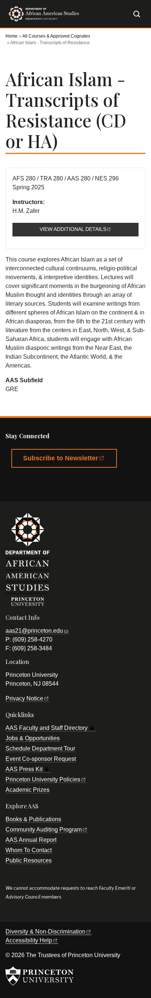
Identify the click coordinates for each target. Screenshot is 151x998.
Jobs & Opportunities (32, 738)
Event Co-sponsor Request (40, 759)
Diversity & (45, 931)
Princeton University (42, 779)
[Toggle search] (137, 14)
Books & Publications (33, 819)
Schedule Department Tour (40, 748)
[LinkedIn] (94, 484)
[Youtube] (55, 484)
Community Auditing (43, 829)
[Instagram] (74, 484)
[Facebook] (15, 484)
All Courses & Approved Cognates (56, 36)
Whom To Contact (28, 850)
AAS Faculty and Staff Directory (46, 728)
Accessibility (28, 940)
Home (11, 36)
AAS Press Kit (24, 769)
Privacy (24, 698)
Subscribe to (60, 458)
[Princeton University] (39, 976)
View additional (89, 229)
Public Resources (28, 860)
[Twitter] (35, 484)
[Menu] (125, 13)
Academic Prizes (27, 790)
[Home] (42, 17)
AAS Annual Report (30, 840)
